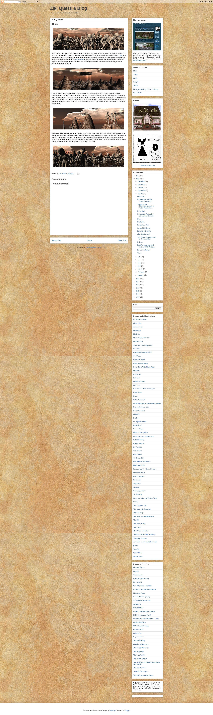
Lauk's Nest (137, 425)
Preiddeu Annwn (139, 473)
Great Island (137, 392)
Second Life (137, 93)
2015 (138, 279)
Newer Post (56, 240)
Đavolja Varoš (79, 59)
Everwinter (137, 374)
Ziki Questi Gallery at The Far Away (145, 89)
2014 (138, 282)
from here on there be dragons (144, 389)
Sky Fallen (141, 222)
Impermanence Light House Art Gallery (144, 200)
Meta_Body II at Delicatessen (143, 436)
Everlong (136, 370)
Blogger (127, 710)
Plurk (135, 78)
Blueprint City (138, 341)
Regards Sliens (138, 637)
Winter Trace (137, 556)
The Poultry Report (140, 659)
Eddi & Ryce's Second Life (142, 586)
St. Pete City (137, 494)
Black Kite (136, 334)
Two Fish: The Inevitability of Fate (145, 542)
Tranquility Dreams (140, 538)
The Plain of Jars (139, 524)
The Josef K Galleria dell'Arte (143, 516)
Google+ (136, 82)
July (139, 257)
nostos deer (137, 451)
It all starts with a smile (141, 407)
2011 (138, 291)
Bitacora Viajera (138, 567)
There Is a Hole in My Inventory (144, 534)
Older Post (122, 240)
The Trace (137, 527)
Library (139, 219)
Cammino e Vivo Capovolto (142, 345)
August (140, 193)
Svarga (135, 502)
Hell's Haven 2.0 (139, 400)
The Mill (136, 520)
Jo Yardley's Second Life (142, 600)
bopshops (113, 710)
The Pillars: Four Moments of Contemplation (146, 238)
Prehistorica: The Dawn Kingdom (144, 469)
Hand (135, 396)
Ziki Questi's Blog (68, 8)
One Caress (137, 454)
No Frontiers (137, 447)
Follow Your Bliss (139, 381)
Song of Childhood (143, 228)
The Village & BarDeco (141, 531)
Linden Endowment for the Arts (144, 611)
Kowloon (136, 418)
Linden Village (138, 429)
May (139, 263)
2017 (138, 176)
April (139, 266)
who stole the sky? (143, 234)
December (141, 181)
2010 (138, 294)
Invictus (140, 242)
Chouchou (137, 349)
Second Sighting (139, 640)
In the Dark (141, 211)
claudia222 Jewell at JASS (142, 352)
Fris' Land (136, 385)
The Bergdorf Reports (141, 648)
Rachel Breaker (138, 476)
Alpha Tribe (137, 323)
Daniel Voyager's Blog (141, 578)
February (141, 272)
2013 (138, 285)
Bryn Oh (136, 571)
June (140, 260)
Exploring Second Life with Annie (144, 589)
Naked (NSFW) (138, 440)
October (141, 187)
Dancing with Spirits (144, 231)
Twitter (135, 74)
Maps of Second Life (140, 432)
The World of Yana (139, 668)
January (141, 275)
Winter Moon (137, 553)
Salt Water (137, 483)
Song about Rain (143, 225)
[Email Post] (78, 173)
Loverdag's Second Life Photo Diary (146, 618)
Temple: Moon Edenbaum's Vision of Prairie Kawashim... (145, 206)
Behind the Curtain (143, 250)
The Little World (138, 655)
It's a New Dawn (139, 411)
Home (89, 240)
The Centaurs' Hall (139, 505)
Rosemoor (137, 480)
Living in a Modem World (142, 615)
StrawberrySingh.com (140, 644)
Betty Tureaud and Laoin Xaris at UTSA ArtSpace (146, 246)
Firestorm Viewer (139, 593)
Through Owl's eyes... (141, 671)
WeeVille (136, 549)
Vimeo (135, 85)
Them (120, 55)
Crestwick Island (139, 360)
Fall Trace (136, 378)
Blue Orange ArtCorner (141, 338)
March (140, 269)
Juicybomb (137, 604)
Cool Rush (141, 196)
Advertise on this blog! (147, 165)
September (142, 190)
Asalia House (138, 327)
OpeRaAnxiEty (138, 458)
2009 (138, 297)
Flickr (135, 71)
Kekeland (136, 414)
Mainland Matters (139, 60)
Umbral (135, 545)
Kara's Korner (138, 608)
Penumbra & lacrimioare (141, 462)
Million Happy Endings (141, 626)
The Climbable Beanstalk (142, 509)
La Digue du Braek (139, 422)
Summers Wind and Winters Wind (145, 498)
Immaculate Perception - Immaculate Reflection (146, 215)
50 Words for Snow (140, 319)
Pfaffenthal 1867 (139, 465)
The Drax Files (138, 651)
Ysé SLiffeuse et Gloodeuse (143, 675)
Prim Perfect (137, 633)
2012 (138, 288)
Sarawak (136, 487)
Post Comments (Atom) (93, 247)
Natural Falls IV (138, 443)
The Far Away (138, 513)
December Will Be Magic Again (144, 367)
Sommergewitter (139, 491)
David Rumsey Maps (140, 363)
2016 (138, 179)
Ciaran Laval (137, 575)
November (141, 184)
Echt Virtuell (137, 582)
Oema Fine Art (138, 629)
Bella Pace (137, 330)
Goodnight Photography (141, 597)
